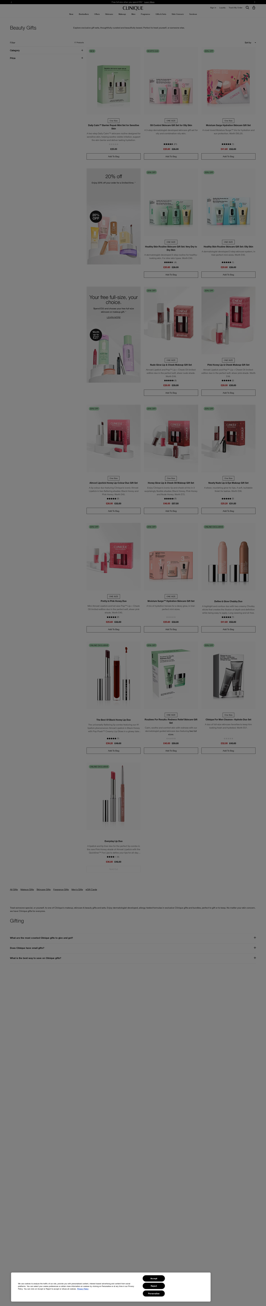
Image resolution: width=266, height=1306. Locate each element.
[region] (111, 1287)
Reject (154, 1286)
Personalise (153, 1293)
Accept (153, 1278)
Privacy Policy (83, 1289)
